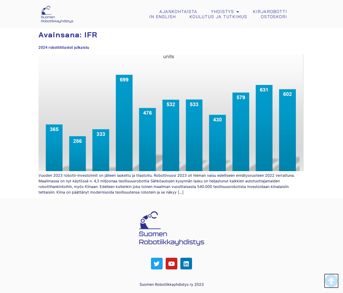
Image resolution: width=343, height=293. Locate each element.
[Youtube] (171, 263)
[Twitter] (157, 263)
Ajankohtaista (178, 11)
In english (162, 16)
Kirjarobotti (270, 11)
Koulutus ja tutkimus (218, 16)
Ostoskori (274, 16)
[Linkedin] (186, 263)
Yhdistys (222, 11)
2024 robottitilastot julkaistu (63, 47)
